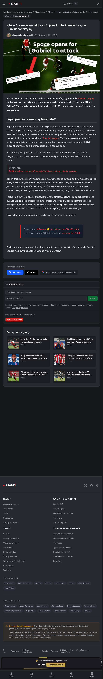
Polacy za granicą (11, 538)
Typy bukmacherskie (62, 547)
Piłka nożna (40, 12)
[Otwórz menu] (3, 3)
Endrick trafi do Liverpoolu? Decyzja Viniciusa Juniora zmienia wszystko (43, 171)
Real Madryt (75, 610)
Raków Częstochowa (13, 610)
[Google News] (96, 485)
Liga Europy (9, 588)
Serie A (48, 583)
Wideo (6, 533)
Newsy (29, 12)
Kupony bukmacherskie (63, 538)
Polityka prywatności (27, 650)
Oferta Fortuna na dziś (62, 556)
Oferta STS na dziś (61, 551)
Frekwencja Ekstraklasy (13, 560)
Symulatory (8, 565)
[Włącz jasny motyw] (97, 3)
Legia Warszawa (26, 605)
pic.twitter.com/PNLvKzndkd (63, 228)
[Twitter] (84, 485)
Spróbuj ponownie (14, 319)
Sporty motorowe (11, 522)
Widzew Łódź (89, 605)
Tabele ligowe (59, 508)
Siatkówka (8, 517)
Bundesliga (60, 583)
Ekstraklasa (9, 583)
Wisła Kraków (10, 605)
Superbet (57, 560)
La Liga (38, 583)
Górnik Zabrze (57, 605)
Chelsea (87, 610)
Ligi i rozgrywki (59, 522)
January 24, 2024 (70, 232)
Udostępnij (16, 272)
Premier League (86, 97)
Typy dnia (57, 542)
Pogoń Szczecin (73, 605)
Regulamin (15, 650)
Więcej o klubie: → (17, 16)
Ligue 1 (71, 583)
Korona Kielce (44, 610)
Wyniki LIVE (58, 504)
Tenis (5, 513)
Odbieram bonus (55, 665)
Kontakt (44, 650)
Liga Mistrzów (84, 583)
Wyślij (91, 298)
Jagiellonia (30, 610)
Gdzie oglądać (9, 551)
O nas (4, 650)
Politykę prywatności (20, 307)
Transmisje (7, 547)
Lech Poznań (42, 605)
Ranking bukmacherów (63, 533)
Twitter (33, 272)
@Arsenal (41, 228)
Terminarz (57, 517)
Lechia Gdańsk (60, 610)
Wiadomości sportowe (13, 12)
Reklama (53, 650)
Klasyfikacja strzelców (62, 513)
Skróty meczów (10, 556)
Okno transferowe (11, 542)
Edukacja (7, 570)
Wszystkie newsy (11, 504)
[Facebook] (90, 485)
